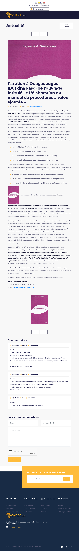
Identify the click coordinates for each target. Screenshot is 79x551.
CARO (69, 512)
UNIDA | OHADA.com (13, 546)
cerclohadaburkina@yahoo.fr (23, 287)
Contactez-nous (14, 527)
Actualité (44, 512)
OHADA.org (62, 505)
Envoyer (14, 460)
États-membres (12, 512)
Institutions (10, 508)
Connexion (34, 5)
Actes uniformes (29, 508)
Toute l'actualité (66, 26)
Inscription (46, 5)
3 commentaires (36, 107)
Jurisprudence (46, 505)
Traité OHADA (28, 505)
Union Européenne (64, 508)
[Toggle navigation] (70, 15)
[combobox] (39, 9)
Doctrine (44, 508)
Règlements (28, 512)
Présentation (11, 505)
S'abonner (67, 479)
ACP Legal (61, 512)
